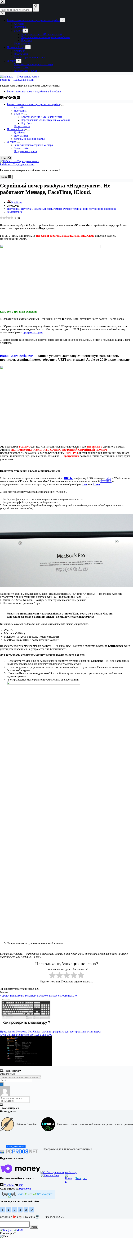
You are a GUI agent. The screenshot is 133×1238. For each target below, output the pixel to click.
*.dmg (96, 484)
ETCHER (106, 481)
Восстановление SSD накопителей (41, 116)
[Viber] (10, 98)
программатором (33, 332)
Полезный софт (16, 129)
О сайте (11, 141)
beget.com (25, 1188)
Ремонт (18, 113)
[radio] (52, 975)
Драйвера (19, 132)
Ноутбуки (26, 123)
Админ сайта (21, 148)
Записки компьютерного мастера (33, 145)
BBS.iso (68, 478)
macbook (41, 995)
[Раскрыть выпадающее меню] (62, 105)
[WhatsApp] (14, 98)
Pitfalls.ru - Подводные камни (17, 79)
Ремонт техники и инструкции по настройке (33, 104)
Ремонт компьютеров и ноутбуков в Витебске (34, 91)
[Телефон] (2, 98)
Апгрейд (19, 107)
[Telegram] (6, 98)
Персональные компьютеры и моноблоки (45, 119)
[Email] (18, 98)
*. (84, 484)
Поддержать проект (25, 151)
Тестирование (22, 126)
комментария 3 (15, 211)
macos (51, 995)
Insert (34, 1226)
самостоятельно (66, 995)
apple (4, 995)
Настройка (20, 110)
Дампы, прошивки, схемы (29, 138)
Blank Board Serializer (16, 356)
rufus (108, 478)
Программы (21, 135)
